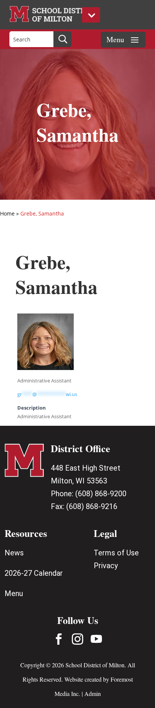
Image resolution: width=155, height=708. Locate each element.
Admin (92, 693)
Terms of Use (116, 552)
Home (7, 213)
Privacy (106, 565)
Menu (14, 593)
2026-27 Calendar (34, 573)
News (14, 552)
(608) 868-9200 (100, 493)
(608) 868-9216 (91, 506)
